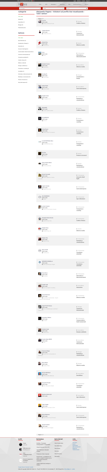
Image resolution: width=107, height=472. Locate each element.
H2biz (40, 4)
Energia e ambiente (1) (22, 65)
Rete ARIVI (57, 456)
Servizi (74, 444)
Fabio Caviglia (45, 404)
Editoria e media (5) (22, 62)
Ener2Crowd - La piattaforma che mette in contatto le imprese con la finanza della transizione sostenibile (44, 458)
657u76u (44, 152)
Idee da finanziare (77, 446)
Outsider (27, 467)
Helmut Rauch (45, 129)
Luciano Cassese (46, 206)
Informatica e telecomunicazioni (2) (25, 74)
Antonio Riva (45, 42)
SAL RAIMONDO (45, 196)
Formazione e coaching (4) (23, 68)
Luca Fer (44, 20)
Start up (86, 4)
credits (73, 469)
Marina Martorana (46, 414)
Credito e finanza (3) (22, 60)
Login (75, 0)
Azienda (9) (20, 19)
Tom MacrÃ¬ (44, 74)
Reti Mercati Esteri (77, 4)
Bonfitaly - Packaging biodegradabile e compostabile (43, 444)
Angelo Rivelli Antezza (47, 305)
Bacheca (78, 0)
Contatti (83, 0)
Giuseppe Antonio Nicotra (47, 217)
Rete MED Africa (58, 445)
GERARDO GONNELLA (47, 261)
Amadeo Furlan (45, 95)
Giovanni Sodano (46, 424)
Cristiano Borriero (46, 30)
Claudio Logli (45, 284)
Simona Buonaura (46, 294)
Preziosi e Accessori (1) (22, 79)
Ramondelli (44, 107)
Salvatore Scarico (46, 64)
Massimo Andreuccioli (47, 394)
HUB (46, 4)
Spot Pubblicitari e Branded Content (43, 450)
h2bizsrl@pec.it (67, 469)
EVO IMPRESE (45, 117)
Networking (62, 4)
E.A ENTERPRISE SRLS (47, 140)
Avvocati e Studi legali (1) (23, 48)
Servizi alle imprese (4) (22, 82)
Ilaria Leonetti (45, 249)
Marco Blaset (45, 362)
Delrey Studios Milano (47, 162)
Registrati (88, 0)
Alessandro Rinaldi (46, 382)
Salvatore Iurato (45, 329)
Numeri (23, 467)
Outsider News (45, 227)
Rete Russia (57, 448)
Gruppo (20, 467)
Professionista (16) (22, 27)
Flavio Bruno (45, 273)
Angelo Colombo (45, 186)
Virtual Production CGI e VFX (43, 447)
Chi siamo (75, 442)
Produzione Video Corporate (43, 454)
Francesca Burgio (46, 350)
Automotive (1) (21, 46)
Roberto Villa (45, 237)
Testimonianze (76, 449)
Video (69, 4)
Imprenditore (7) (21, 22)
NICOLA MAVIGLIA (46, 372)
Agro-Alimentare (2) (22, 40)
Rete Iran (57, 451)
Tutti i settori (20, 16)
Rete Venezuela (58, 453)
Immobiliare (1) (21, 71)
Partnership (75, 445)
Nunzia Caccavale (46, 174)
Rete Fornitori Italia (59, 443)
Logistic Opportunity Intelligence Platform (44, 464)
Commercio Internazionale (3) (24, 54)
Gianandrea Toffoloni (46, 317)
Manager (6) (20, 24)
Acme (43, 52)
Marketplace (53, 4)
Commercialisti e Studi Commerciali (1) (25, 51)
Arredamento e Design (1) (23, 43)
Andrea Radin (45, 85)
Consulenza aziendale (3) (23, 57)
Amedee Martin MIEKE (47, 339)
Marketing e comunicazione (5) (24, 76)
